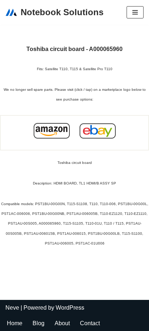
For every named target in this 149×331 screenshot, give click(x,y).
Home (14, 323)
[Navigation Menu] (135, 12)
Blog (38, 323)
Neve (12, 308)
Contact (90, 323)
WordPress (70, 308)
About (62, 323)
